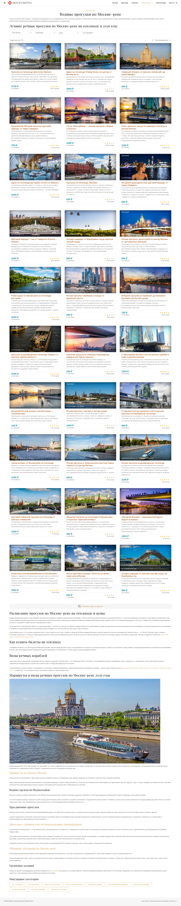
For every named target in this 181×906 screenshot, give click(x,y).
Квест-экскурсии (52, 884)
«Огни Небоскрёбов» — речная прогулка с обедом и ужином (89, 127)
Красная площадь (141, 884)
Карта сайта (145, 901)
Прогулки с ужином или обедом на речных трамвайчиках (45, 824)
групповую (54, 871)
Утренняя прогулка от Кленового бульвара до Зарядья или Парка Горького (87, 355)
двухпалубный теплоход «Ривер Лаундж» (135, 668)
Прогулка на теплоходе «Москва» (81, 183)
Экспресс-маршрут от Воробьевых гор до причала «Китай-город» (89, 240)
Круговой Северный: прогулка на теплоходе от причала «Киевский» (33, 518)
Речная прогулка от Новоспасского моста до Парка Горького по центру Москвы (90, 464)
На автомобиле (19, 889)
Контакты (173, 901)
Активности (33, 884)
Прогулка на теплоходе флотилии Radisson (31, 72)
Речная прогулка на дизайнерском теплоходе (142, 463)
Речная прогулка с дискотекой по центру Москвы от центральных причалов (144, 240)
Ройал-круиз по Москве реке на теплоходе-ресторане (31, 297)
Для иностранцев (58, 889)
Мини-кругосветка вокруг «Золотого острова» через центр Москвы (88, 574)
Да (87, 33)
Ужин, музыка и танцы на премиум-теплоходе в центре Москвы (144, 127)
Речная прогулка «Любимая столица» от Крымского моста (85, 297)
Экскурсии (145, 3)
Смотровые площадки (118, 884)
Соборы (134, 3)
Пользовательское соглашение (159, 901)
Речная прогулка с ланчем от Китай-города (86, 411)
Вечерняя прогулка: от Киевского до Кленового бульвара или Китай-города (143, 297)
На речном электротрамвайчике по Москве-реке (34, 573)
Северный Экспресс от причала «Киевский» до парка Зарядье (143, 73)
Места (171, 3)
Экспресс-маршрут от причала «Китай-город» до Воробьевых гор (144, 574)
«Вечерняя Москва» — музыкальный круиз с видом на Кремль (142, 518)
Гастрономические (74, 884)
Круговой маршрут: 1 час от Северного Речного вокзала (33, 240)
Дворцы (124, 3)
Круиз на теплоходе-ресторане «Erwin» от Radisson (35, 183)
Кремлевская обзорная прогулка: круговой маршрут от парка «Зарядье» (31, 127)
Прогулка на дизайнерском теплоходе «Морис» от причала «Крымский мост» (34, 355)
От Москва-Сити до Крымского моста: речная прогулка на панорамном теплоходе (142, 412)
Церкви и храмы (95, 884)
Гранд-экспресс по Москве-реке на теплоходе (32, 463)
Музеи (115, 3)
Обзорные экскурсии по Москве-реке (32, 848)
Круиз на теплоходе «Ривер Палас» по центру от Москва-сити (89, 73)
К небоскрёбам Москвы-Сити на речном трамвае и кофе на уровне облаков (145, 355)
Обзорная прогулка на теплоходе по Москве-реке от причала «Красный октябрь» (89, 518)
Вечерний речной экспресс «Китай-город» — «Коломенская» (32, 412)
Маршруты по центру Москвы (28, 772)
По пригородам (38, 889)
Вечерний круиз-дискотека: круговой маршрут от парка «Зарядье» (144, 184)
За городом (17, 884)
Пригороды (161, 3)
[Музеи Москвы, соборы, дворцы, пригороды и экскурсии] (19, 2)
